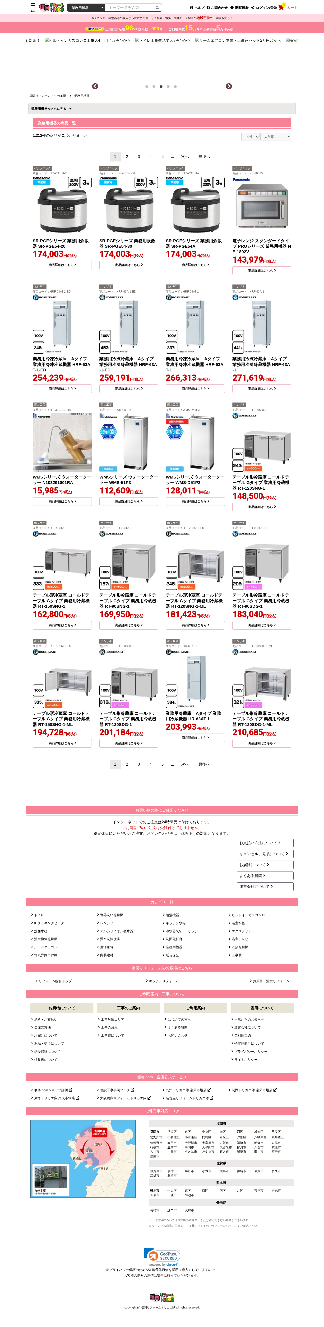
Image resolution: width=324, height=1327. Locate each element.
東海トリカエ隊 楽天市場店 (55, 1098)
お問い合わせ (178, 1035)
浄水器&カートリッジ (182, 931)
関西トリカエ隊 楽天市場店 (252, 1090)
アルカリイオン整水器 (116, 931)
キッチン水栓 (176, 923)
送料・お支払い (45, 1019)
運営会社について (254, 887)
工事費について (112, 1035)
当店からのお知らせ (249, 1019)
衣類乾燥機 (240, 947)
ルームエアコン (45, 947)
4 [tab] (169, 87)
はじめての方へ (179, 1019)
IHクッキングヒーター (50, 923)
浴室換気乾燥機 (45, 939)
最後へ (204, 157)
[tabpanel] (162, 58)
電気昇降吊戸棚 (45, 955)
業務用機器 (41, 108)
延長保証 (172, 955)
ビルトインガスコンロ (248, 915)
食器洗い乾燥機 (111, 915)
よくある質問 (250, 876)
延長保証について (47, 1051)
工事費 (237, 955)
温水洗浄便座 (110, 939)
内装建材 (106, 955)
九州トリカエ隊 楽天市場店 (187, 1090)
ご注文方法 (42, 1027)
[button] (162, 1257)
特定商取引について (249, 1043)
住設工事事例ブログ (115, 1090)
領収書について (45, 1060)
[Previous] (95, 86)
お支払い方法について (258, 843)
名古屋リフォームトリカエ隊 (188, 1098)
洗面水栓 (40, 931)
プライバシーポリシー (251, 1051)
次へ (185, 157)
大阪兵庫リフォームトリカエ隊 (124, 1098)
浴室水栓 (238, 923)
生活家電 (106, 947)
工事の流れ (109, 1027)
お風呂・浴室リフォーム (271, 981)
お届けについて (252, 865)
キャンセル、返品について (262, 854)
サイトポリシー (246, 1060)
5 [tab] (176, 87)
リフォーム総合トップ (55, 981)
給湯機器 (172, 915)
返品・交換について (49, 1043)
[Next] (229, 86)
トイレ (39, 915)
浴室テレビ (240, 939)
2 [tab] (155, 87)
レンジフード (110, 923)
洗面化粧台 (174, 939)
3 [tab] (162, 87)
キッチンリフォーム (164, 981)
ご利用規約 (242, 1035)
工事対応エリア (112, 1019)
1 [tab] (147, 87)
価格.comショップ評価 (51, 1090)
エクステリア (242, 931)
